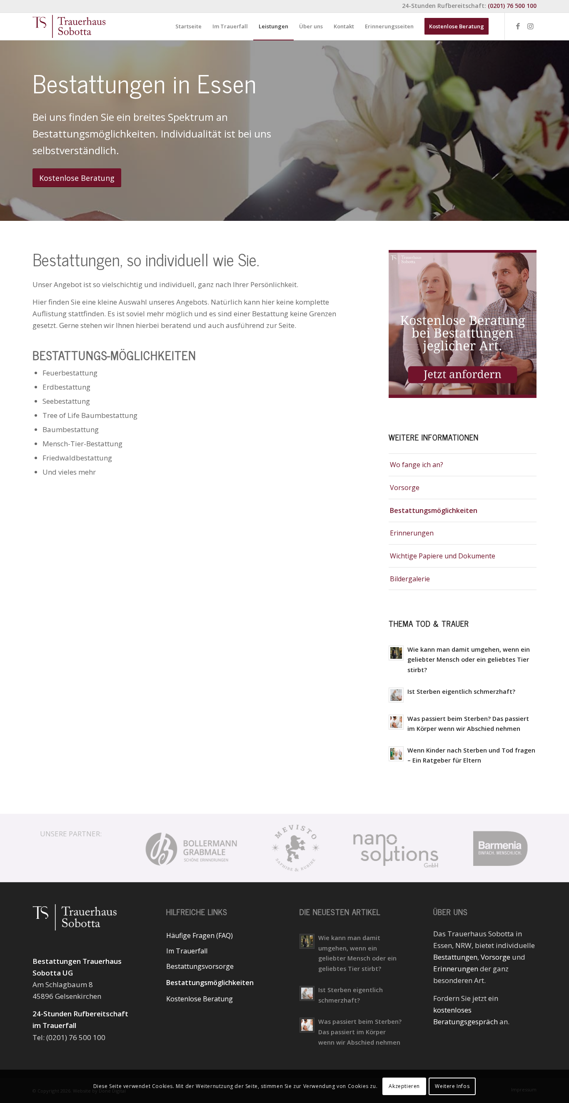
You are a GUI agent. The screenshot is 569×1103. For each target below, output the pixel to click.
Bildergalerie (410, 578)
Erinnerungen (412, 533)
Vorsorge (404, 487)
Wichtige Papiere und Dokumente (442, 555)
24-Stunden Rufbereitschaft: (469, 6)
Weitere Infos (452, 1086)
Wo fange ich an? (416, 464)
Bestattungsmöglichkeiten (433, 510)
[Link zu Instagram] (530, 26)
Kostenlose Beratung (199, 998)
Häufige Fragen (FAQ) (199, 935)
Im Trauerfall (186, 950)
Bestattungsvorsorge (200, 966)
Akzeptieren (404, 1086)
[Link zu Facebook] (518, 26)
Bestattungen (455, 957)
